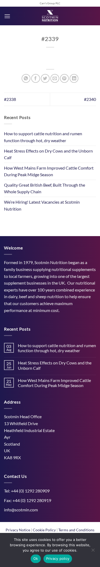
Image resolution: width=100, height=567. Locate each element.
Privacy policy (58, 558)
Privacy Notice (18, 530)
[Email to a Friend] (54, 78)
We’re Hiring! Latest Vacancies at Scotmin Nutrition (42, 205)
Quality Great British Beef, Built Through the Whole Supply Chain (44, 188)
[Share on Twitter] (45, 78)
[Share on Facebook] (35, 78)
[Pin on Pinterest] (64, 78)
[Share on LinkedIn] (74, 78)
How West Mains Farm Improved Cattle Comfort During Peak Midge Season (49, 171)
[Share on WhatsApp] (26, 78)
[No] (93, 551)
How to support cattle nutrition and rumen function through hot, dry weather (43, 137)
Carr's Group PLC (50, 3)
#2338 (10, 99)
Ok (35, 558)
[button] (7, 16)
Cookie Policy (45, 530)
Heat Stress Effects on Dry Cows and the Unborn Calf (48, 154)
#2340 (90, 99)
